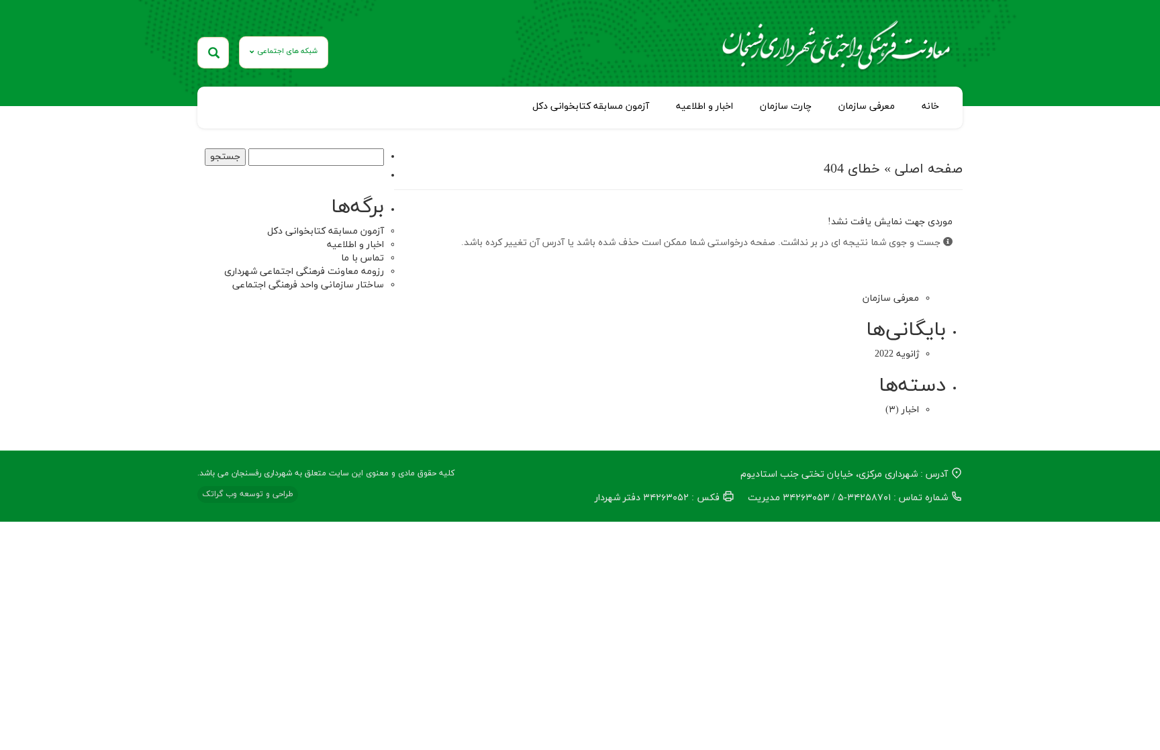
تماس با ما (362, 258)
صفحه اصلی (929, 169)
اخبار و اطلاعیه (704, 106)
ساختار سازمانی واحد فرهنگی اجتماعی (308, 285)
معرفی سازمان (866, 106)
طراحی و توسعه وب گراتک (247, 494)
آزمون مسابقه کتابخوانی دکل (590, 106)
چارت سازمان (786, 106)
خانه (930, 106)
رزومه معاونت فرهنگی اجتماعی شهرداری (304, 271)
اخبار (910, 410)
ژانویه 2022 (897, 354)
